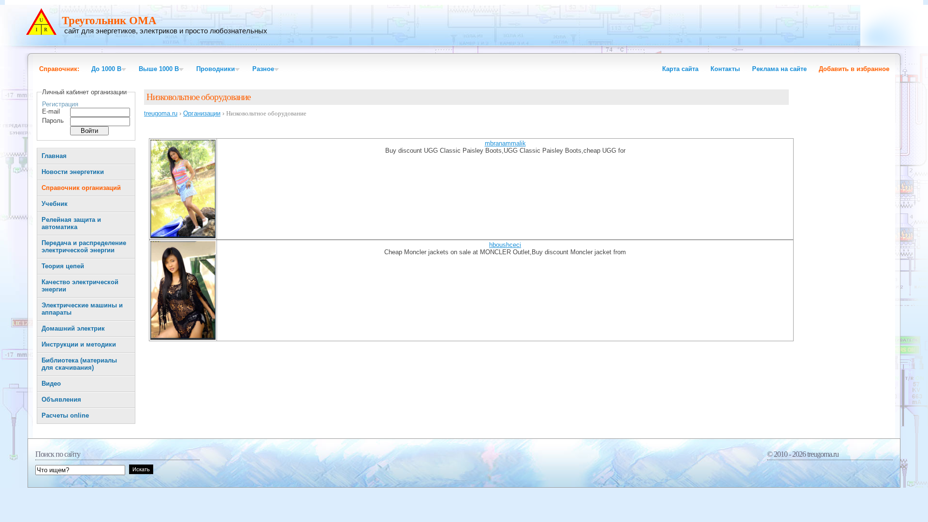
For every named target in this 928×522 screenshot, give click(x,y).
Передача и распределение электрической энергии (84, 246)
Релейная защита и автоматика (71, 223)
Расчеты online (65, 415)
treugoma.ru (160, 113)
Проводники (215, 68)
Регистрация (60, 104)
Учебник (55, 203)
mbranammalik (505, 143)
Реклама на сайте (779, 68)
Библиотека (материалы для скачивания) (79, 364)
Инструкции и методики (79, 344)
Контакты (725, 68)
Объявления (61, 399)
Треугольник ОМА (109, 20)
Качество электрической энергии (80, 285)
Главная (54, 156)
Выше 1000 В (159, 68)
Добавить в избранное (854, 68)
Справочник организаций (81, 187)
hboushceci (505, 244)
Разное (263, 68)
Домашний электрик (73, 328)
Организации (201, 113)
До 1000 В (106, 68)
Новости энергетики (73, 171)
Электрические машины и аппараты (82, 309)
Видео (51, 383)
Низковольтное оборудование (198, 97)
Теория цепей (63, 266)
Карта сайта (680, 68)
